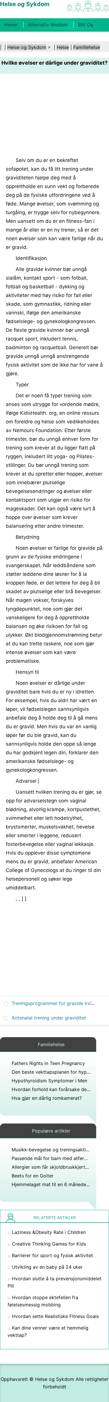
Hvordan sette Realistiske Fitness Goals (55, 1316)
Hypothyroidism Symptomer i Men (49, 1081)
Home (10, 25)
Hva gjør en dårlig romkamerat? (47, 1098)
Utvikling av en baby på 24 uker (47, 1267)
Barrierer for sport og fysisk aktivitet (52, 1255)
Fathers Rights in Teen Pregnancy (48, 1063)
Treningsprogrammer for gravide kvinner (56, 1003)
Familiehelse (86, 47)
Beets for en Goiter (32, 1176)
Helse (63, 47)
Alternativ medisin (47, 25)
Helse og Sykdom (26, 47)
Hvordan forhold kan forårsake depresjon (57, 1089)
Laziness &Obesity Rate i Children (49, 1232)
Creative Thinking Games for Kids (49, 1244)
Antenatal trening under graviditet (49, 1018)
